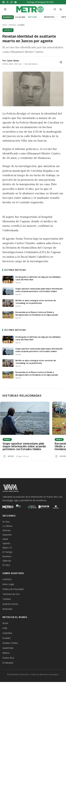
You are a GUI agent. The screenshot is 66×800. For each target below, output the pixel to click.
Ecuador (6, 638)
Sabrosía (6, 560)
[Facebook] (3, 2)
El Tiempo (7, 552)
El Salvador (7, 662)
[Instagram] (11, 2)
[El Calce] (19, 507)
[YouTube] (15, 2)
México (6, 652)
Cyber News (13, 60)
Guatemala (7, 647)
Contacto (7, 579)
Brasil (5, 623)
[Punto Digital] (43, 506)
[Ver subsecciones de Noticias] (40, 17)
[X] (7, 2)
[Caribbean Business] (31, 506)
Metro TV (7, 547)
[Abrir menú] (5, 9)
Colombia (7, 633)
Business (6, 556)
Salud (5, 539)
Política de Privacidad (12, 589)
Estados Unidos (10, 642)
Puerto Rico (8, 657)
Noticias (32, 17)
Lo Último (7, 526)
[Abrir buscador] (55, 9)
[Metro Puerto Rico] (8, 506)
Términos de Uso (11, 594)
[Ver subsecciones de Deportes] (57, 17)
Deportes (49, 17)
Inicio (4, 25)
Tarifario (6, 599)
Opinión (6, 543)
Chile (4, 628)
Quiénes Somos (10, 603)
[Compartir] (61, 62)
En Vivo (6, 521)
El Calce (6, 564)
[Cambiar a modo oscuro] (61, 9)
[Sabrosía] (55, 506)
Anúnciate (7, 608)
